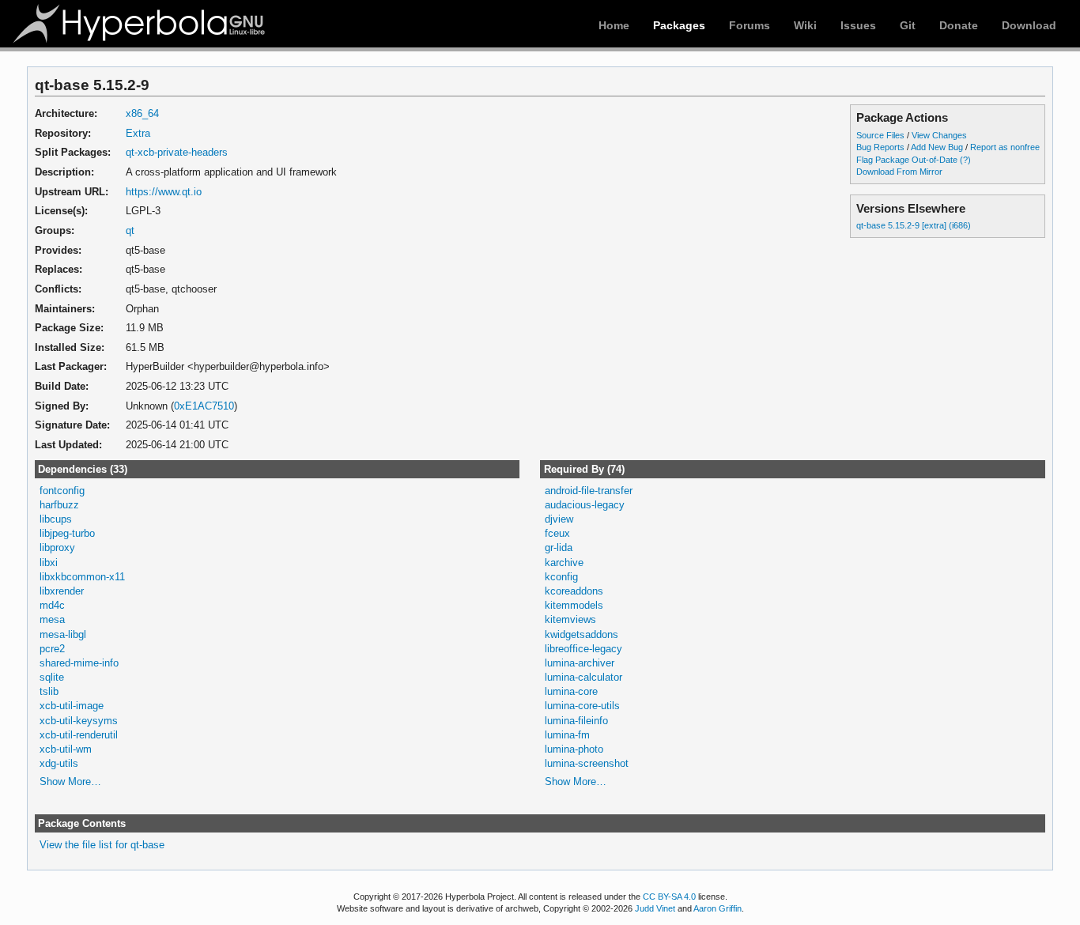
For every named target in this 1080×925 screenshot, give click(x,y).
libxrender (62, 591)
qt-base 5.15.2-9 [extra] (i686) (913, 225)
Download (1029, 25)
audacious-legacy (585, 505)
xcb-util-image (72, 706)
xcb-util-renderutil (79, 735)
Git (908, 25)
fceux (557, 533)
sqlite (52, 677)
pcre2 (52, 649)
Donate (958, 25)
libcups (56, 519)
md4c (52, 605)
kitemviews (570, 619)
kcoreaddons (574, 591)
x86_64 (142, 113)
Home (614, 25)
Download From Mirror (899, 171)
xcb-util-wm (66, 749)
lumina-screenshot (587, 763)
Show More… (70, 781)
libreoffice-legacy (583, 649)
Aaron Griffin (717, 908)
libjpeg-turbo (67, 533)
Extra (138, 133)
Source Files (880, 135)
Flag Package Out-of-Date (906, 159)
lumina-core (571, 691)
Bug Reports (880, 147)
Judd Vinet (655, 908)
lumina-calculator (583, 677)
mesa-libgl (63, 634)
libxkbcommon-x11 (82, 577)
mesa (52, 619)
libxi (49, 562)
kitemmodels (574, 605)
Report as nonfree (1005, 147)
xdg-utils (59, 763)
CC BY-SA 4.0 (669, 896)
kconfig (561, 577)
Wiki (805, 25)
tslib (49, 691)
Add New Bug (937, 147)
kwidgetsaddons (581, 634)
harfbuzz (59, 505)
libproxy (57, 547)
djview (559, 519)
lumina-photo (574, 749)
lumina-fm (567, 735)
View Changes (939, 135)
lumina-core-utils (582, 706)
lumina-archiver (579, 663)
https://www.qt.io (164, 192)
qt (130, 230)
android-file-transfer (589, 490)
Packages (679, 25)
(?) (965, 159)
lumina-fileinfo (576, 721)
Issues (858, 25)
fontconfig (62, 490)
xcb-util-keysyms (79, 721)
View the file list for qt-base (102, 845)
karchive (564, 562)
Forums (749, 25)
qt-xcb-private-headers (177, 152)
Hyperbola (140, 23)
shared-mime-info (79, 663)
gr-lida (558, 547)
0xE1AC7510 (204, 406)
